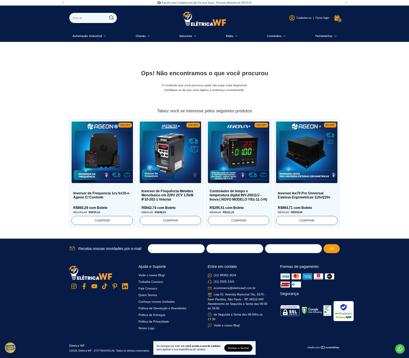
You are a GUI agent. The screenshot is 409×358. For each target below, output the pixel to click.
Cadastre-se (304, 17)
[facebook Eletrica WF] (84, 287)
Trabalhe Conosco (150, 281)
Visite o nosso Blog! (151, 275)
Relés (229, 36)
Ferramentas (324, 36)
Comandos (274, 36)
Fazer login (322, 17)
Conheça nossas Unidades (156, 301)
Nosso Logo (146, 328)
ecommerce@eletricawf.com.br (235, 288)
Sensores (185, 36)
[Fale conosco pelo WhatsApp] (400, 349)
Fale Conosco (147, 288)
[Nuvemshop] (323, 348)
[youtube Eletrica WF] (94, 287)
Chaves (141, 36)
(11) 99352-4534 (225, 275)
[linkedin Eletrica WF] (125, 287)
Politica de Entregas (151, 315)
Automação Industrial (87, 36)
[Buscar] (111, 18)
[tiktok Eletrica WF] (104, 287)
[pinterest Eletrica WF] (115, 287)
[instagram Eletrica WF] (74, 287)
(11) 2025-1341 (224, 281)
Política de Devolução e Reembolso (162, 308)
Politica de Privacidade (153, 321)
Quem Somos (147, 295)
